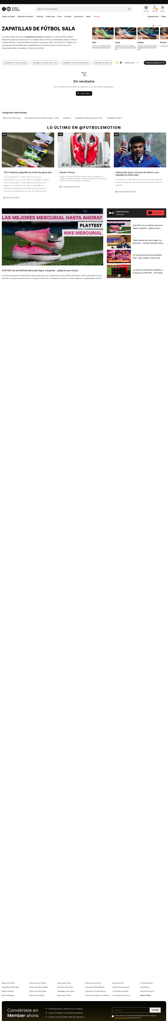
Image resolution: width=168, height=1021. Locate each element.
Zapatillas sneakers (114, 118)
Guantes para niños (65, 987)
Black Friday (145, 995)
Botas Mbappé (8, 995)
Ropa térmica (118, 983)
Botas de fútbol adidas (38, 987)
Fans (59, 16)
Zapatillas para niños (65, 991)
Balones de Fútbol (36, 995)
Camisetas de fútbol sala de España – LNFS (42, 118)
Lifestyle (67, 16)
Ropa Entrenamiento (121, 987)
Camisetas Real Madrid (94, 987)
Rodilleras (67, 118)
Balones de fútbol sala (11, 118)
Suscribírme (158, 213)
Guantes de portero (25, 16)
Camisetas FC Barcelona (95, 991)
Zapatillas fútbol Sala (10, 987)
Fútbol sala (50, 16)
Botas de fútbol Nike (37, 991)
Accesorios (78, 16)
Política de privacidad (122, 1017)
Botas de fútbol (8, 16)
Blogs (163, 16)
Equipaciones (153, 16)
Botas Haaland (8, 991)
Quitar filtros (85, 93)
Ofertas (96, 16)
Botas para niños (64, 983)
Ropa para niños (64, 995)
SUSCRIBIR (155, 1010)
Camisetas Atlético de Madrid (97, 995)
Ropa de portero (147, 991)
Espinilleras (145, 987)
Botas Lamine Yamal (37, 983)
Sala (4, 134)
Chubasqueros (146, 983)
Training (39, 16)
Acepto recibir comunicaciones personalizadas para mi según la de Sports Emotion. (136, 1016)
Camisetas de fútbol (121, 995)
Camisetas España (120, 991)
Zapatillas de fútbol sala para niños (89, 118)
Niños (88, 16)
